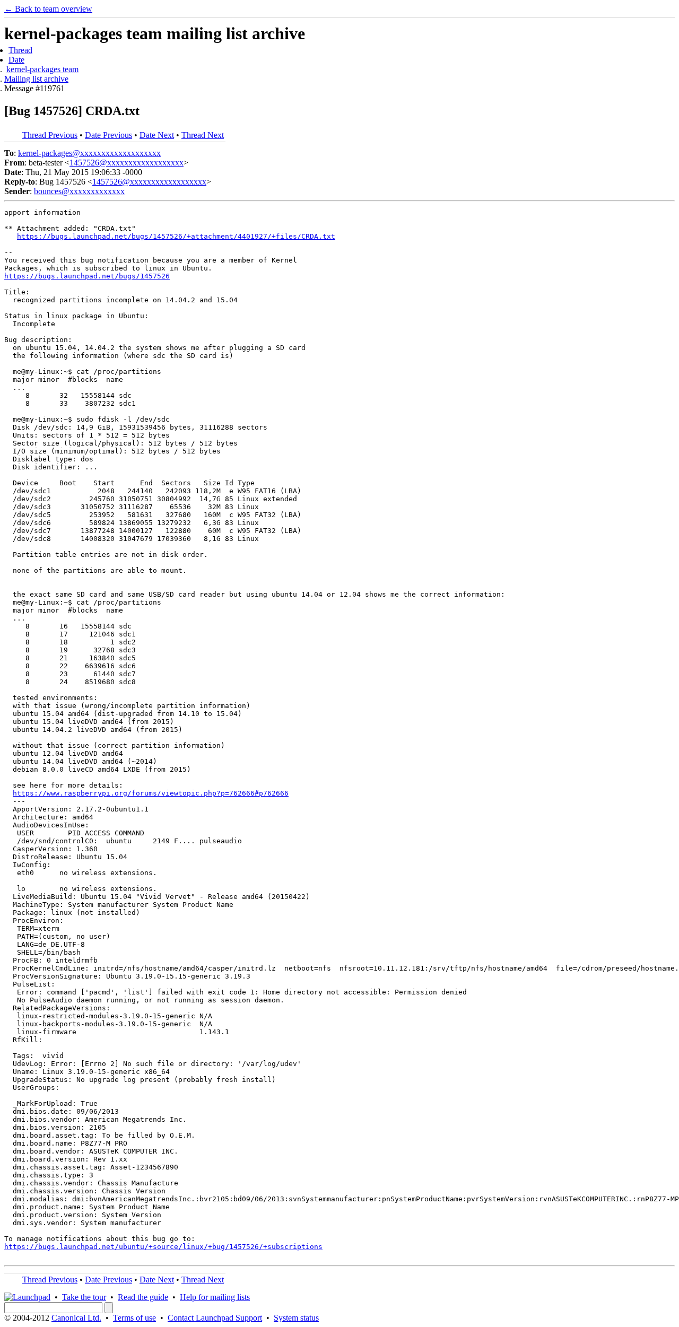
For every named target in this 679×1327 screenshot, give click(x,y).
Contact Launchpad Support (215, 1317)
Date (16, 59)
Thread (20, 50)
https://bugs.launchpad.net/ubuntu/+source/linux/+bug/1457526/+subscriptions (163, 1247)
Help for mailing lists (215, 1297)
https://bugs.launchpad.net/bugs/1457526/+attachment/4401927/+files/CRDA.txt (176, 236)
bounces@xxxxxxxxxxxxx (79, 191)
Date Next (157, 134)
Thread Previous (49, 134)
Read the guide (143, 1297)
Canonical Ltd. (76, 1317)
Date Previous (108, 134)
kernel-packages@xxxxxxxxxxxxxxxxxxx (89, 153)
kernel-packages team (42, 69)
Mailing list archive (36, 78)
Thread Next (202, 134)
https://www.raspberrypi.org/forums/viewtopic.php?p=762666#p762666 (151, 793)
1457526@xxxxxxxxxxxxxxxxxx (126, 162)
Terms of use (134, 1317)
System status (296, 1317)
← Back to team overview (48, 8)
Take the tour (84, 1297)
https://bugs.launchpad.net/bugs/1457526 (87, 276)
